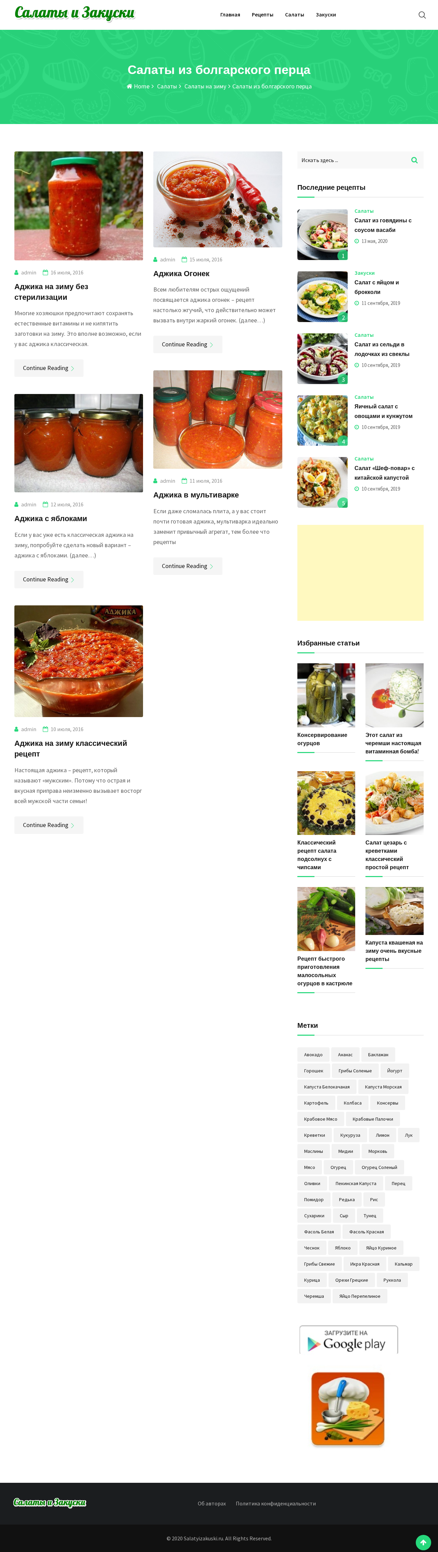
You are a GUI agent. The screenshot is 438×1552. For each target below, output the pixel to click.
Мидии (345, 1151)
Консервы (387, 1103)
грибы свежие (319, 1264)
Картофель (316, 1103)
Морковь (378, 1151)
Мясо (309, 1167)
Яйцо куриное (381, 1248)
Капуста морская (383, 1087)
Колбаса (353, 1103)
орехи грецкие (351, 1280)
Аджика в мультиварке (196, 494)
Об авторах (212, 1503)
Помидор (314, 1199)
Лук (409, 1135)
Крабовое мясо (320, 1119)
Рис (374, 1199)
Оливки (312, 1183)
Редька (347, 1199)
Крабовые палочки (373, 1119)
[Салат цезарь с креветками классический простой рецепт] (394, 803)
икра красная (364, 1264)
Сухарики (314, 1215)
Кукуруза (350, 1135)
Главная (230, 14)
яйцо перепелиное (360, 1296)
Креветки (314, 1135)
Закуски (326, 14)
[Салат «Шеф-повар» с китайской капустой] (322, 482)
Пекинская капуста (356, 1183)
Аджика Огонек (181, 273)
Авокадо (313, 1054)
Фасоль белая (319, 1232)
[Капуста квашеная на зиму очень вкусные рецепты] (394, 911)
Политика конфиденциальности (276, 1503)
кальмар (404, 1264)
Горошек (313, 1071)
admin (28, 272)
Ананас (345, 1054)
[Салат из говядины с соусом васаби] (322, 234)
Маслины (313, 1151)
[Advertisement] (360, 573)
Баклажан (378, 1054)
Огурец (338, 1167)
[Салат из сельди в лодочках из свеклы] (322, 358)
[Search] (422, 15)
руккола (392, 1280)
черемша (314, 1296)
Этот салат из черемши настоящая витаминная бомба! (393, 743)
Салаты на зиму (204, 86)
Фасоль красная (366, 1232)
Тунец (370, 1215)
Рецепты (262, 14)
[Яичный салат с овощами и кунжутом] (322, 420)
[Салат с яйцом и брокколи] (322, 296)
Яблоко (343, 1248)
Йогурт (394, 1071)
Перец (398, 1183)
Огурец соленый (379, 1167)
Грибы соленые (355, 1071)
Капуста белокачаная (327, 1087)
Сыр (344, 1215)
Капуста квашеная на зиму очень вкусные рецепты (394, 950)
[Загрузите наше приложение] (348, 1388)
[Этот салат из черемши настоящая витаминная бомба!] (394, 695)
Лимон (382, 1135)
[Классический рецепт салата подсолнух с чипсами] (326, 803)
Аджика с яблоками (50, 518)
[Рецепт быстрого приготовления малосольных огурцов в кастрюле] (326, 919)
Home (141, 86)
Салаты (294, 14)
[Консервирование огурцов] (326, 695)
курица (312, 1280)
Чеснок (312, 1248)
